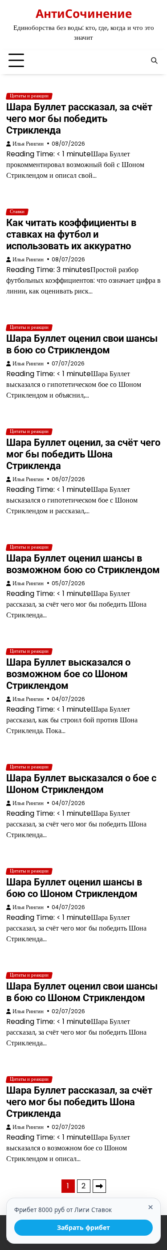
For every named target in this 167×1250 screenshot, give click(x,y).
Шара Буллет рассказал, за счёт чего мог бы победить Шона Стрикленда (79, 1102)
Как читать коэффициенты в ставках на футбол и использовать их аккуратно (71, 234)
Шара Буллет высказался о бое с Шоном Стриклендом (81, 783)
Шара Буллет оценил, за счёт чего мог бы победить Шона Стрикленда (83, 454)
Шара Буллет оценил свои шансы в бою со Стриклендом (82, 344)
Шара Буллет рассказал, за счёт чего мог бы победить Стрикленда (79, 118)
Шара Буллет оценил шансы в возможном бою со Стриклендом (83, 564)
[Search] (154, 60)
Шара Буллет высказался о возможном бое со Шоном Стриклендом (68, 674)
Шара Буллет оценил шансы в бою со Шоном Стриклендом (74, 888)
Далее (99, 1186)
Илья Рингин (28, 143)
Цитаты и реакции (29, 96)
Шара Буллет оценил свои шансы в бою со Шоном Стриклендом (82, 992)
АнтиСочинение (84, 13)
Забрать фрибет (83, 1227)
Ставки (17, 212)
